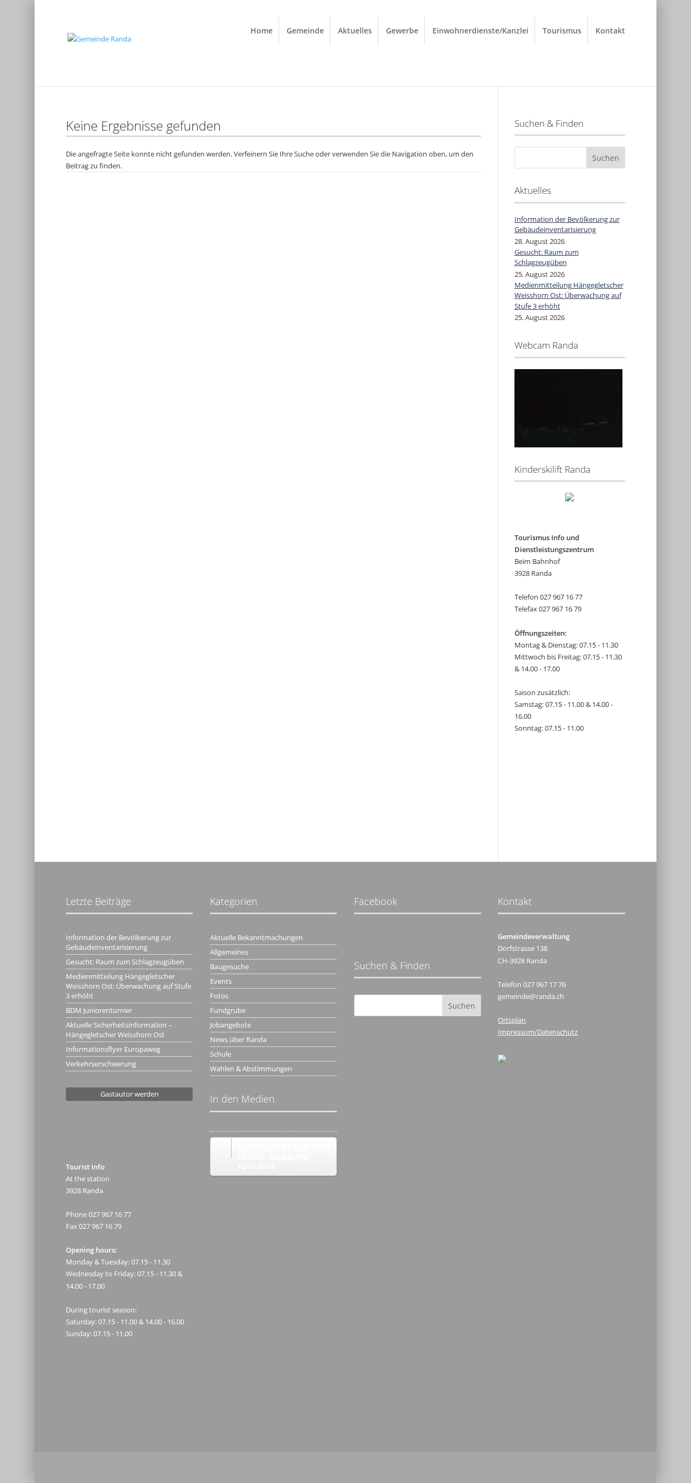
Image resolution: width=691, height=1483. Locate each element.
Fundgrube (228, 1010)
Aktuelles (355, 30)
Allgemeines (229, 952)
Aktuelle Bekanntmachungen (256, 937)
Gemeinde (305, 30)
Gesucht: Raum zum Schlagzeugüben (546, 257)
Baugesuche (229, 966)
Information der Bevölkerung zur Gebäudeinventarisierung (567, 224)
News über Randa (238, 1039)
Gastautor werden (129, 1094)
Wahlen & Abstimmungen (251, 1068)
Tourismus (562, 30)
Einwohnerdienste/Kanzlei (480, 30)
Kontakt (610, 30)
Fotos (219, 996)
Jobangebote (230, 1025)
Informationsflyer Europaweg (113, 1049)
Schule (220, 1054)
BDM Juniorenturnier (99, 1010)
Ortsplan (512, 1020)
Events (221, 981)
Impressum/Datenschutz (538, 1032)
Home (261, 30)
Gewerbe (402, 30)
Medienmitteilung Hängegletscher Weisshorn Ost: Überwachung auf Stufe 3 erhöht (569, 295)
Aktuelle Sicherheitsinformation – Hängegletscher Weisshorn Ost (119, 1029)
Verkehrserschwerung (101, 1064)
